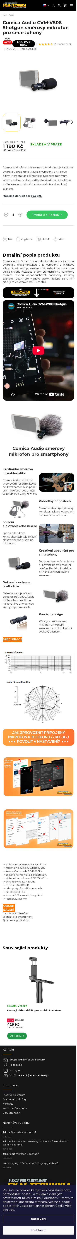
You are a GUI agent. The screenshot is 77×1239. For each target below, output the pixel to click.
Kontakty (8, 1103)
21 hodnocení (62, 44)
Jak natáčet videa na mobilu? (19, 1132)
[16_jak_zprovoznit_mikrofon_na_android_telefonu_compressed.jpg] (38, 771)
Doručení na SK (11, 1113)
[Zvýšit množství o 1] (20, 215)
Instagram (15, 1070)
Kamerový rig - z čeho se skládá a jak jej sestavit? (31, 1163)
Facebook (15, 1064)
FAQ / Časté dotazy (14, 1094)
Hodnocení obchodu (15, 1108)
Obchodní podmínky (15, 1099)
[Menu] (71, 5)
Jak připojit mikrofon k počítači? (21, 1154)
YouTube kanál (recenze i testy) (28, 1075)
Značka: (21, 49)
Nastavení (38, 1219)
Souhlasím (38, 1230)
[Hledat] (53, 5)
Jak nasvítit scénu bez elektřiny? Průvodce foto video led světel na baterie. (35, 1143)
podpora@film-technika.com (27, 1059)
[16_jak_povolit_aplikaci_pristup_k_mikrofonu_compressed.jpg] (38, 823)
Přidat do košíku (45, 215)
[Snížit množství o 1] (6, 215)
